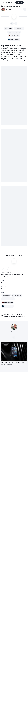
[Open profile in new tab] (3, 9)
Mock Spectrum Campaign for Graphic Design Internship (12, 363)
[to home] (6, 2)
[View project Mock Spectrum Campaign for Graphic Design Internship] (14, 351)
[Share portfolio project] (16, 23)
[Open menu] (26, 2)
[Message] (24, 9)
